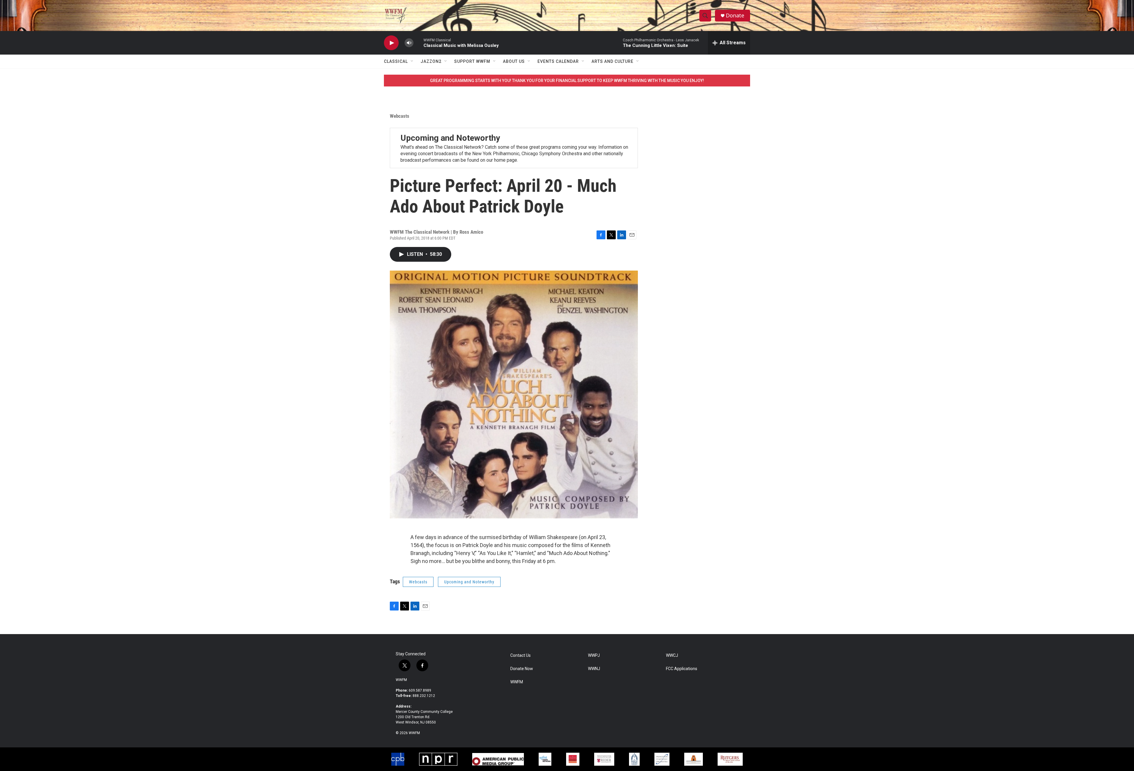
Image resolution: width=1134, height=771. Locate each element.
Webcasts (399, 116)
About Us (514, 61)
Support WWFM (472, 61)
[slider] (418, 43)
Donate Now (521, 669)
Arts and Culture (612, 61)
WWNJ (594, 669)
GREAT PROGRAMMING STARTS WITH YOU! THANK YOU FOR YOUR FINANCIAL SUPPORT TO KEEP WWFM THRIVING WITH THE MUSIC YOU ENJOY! (567, 80)
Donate (735, 15)
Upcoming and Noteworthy (450, 138)
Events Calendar (558, 61)
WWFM (401, 680)
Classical (396, 61)
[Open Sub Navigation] (412, 61)
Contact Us (520, 655)
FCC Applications (681, 669)
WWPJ (594, 655)
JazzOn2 (431, 61)
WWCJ (672, 655)
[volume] (409, 43)
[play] (391, 43)
